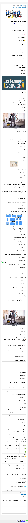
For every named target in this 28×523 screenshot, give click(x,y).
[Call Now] (2, 262)
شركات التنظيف (19, 7)
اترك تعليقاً (25, 7)
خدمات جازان (22, 7)
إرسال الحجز (23, 494)
